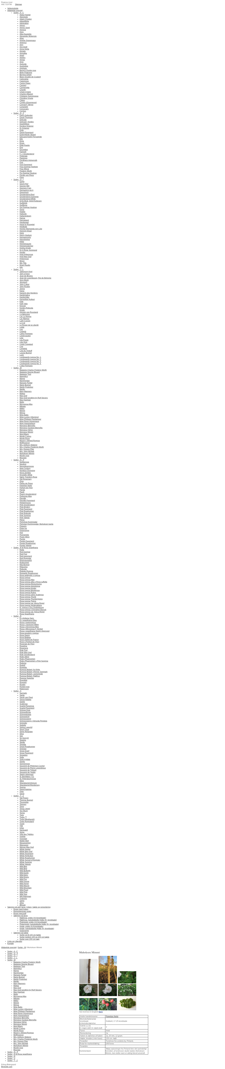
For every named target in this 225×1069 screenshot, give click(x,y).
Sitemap (18, 4)
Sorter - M (22, 947)
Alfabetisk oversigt (8, 947)
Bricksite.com (6, 1067)
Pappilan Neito (112, 1016)
